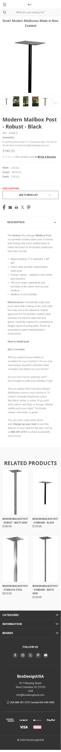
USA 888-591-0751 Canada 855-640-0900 (32, 702)
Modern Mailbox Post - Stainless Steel (15, 588)
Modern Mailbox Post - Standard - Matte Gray (45, 590)
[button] (45, 156)
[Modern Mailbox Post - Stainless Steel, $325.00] (15, 559)
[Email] (10, 207)
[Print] (16, 207)
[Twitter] (22, 207)
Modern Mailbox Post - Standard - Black (45, 520)
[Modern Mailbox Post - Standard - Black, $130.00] (45, 491)
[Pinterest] (28, 207)
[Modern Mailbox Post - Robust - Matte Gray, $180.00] (15, 491)
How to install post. (19, 341)
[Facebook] (4, 207)
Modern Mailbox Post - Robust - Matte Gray (15, 520)
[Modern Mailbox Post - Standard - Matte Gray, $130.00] (45, 559)
